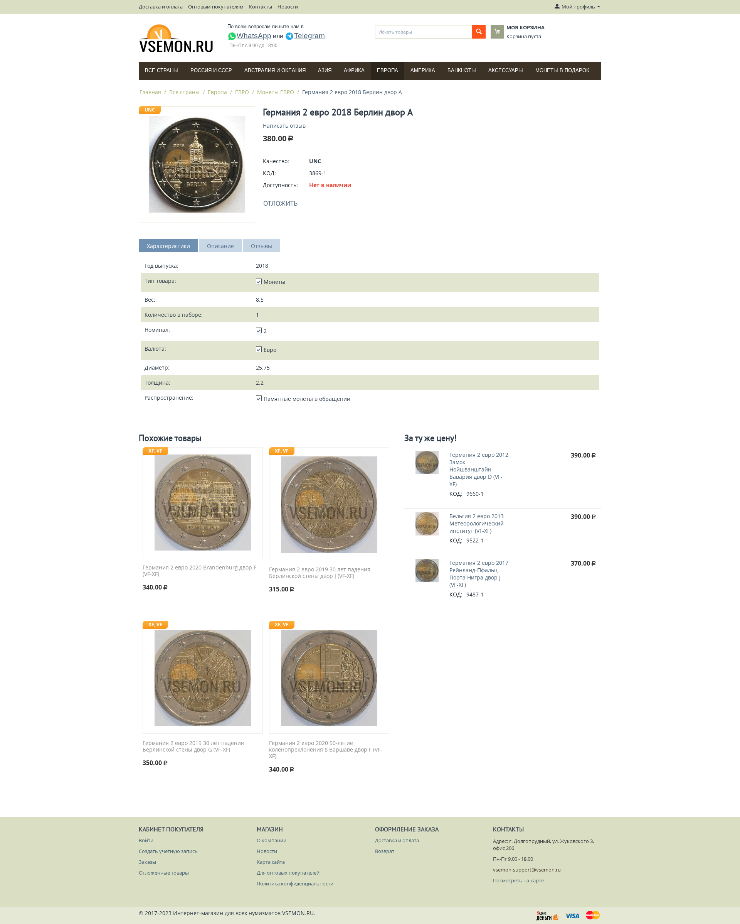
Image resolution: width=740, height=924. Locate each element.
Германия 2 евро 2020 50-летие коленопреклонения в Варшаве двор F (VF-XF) (325, 749)
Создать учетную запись (168, 851)
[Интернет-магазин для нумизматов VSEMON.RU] (176, 38)
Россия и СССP (211, 70)
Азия (324, 70)
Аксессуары (505, 70)
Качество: (276, 161)
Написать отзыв (284, 125)
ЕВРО (242, 92)
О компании (271, 840)
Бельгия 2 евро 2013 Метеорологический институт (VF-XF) (476, 523)
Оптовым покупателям (216, 6)
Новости (288, 6)
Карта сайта (271, 861)
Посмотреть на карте (518, 880)
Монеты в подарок (562, 70)
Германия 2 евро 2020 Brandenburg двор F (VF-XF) (199, 571)
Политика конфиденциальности (295, 883)
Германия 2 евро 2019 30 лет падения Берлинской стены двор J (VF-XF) (319, 572)
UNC (150, 109)
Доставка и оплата (161, 6)
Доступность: (280, 185)
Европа (387, 70)
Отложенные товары (164, 872)
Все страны (161, 70)
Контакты (260, 6)
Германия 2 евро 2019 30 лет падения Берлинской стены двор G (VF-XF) (193, 746)
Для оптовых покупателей (288, 872)
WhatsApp (254, 36)
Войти (146, 840)
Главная (150, 92)
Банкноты (461, 70)
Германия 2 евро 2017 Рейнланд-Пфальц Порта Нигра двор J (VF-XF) (478, 573)
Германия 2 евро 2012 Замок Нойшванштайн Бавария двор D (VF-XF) (478, 469)
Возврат (384, 851)
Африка (354, 70)
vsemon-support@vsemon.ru (527, 869)
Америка (422, 70)
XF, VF (155, 451)
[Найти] (479, 32)
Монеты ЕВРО (275, 92)
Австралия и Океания (275, 70)
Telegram (309, 36)
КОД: (269, 173)
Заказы (147, 861)
